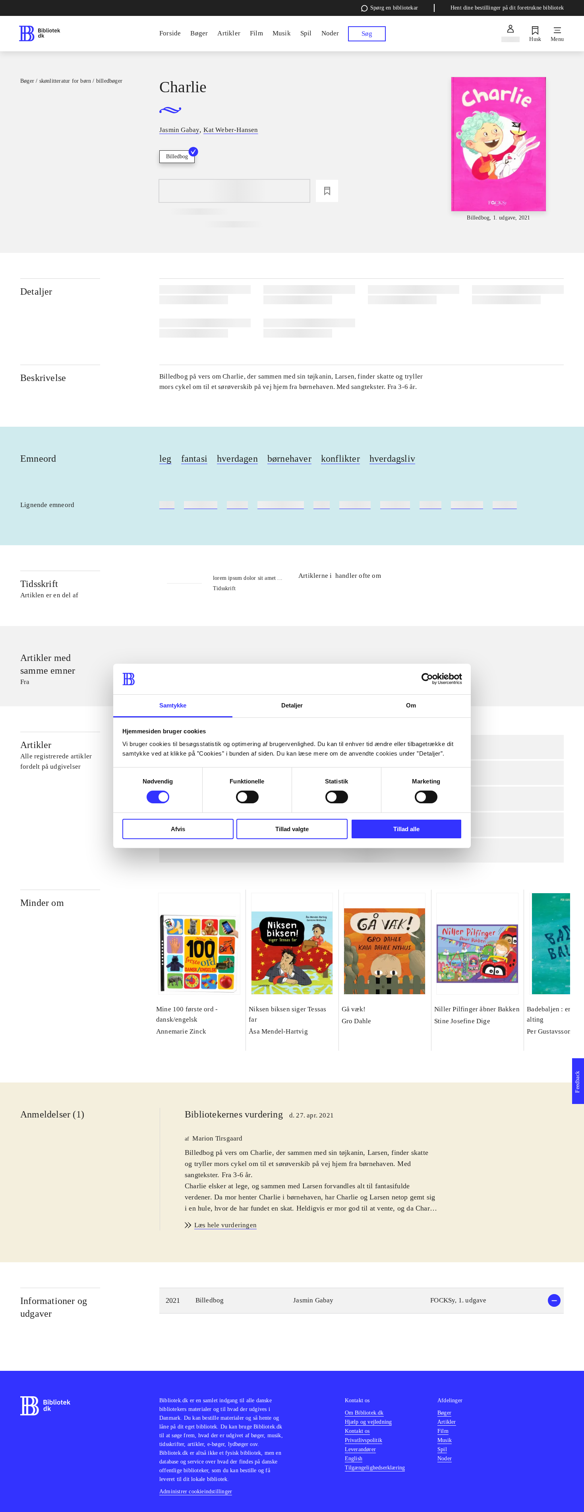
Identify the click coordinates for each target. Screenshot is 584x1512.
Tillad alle (406, 829)
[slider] (498, 149)
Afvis (178, 829)
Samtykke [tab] (173, 705)
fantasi (194, 458)
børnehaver (289, 458)
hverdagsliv (392, 458)
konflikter (340, 458)
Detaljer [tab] (292, 705)
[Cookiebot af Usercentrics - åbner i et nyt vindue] (427, 679)
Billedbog (177, 156)
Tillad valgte (292, 829)
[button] (361, 1301)
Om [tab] (411, 705)
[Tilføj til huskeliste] (327, 191)
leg (165, 458)
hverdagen (237, 458)
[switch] (247, 797)
